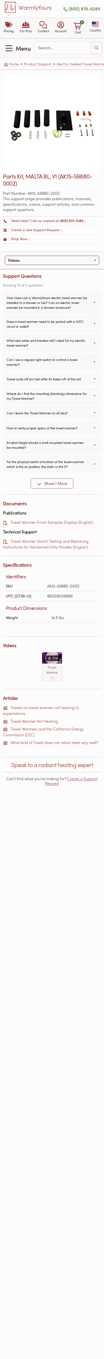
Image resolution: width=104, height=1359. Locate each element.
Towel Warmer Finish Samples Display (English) (51, 522)
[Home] (11, 9)
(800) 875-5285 (84, 9)
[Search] (96, 47)
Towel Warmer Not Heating (34, 721)
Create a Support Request (71, 781)
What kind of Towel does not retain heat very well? (54, 742)
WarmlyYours (35, 8)
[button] (43, 28)
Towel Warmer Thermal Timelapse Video (52, 672)
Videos (14, 260)
